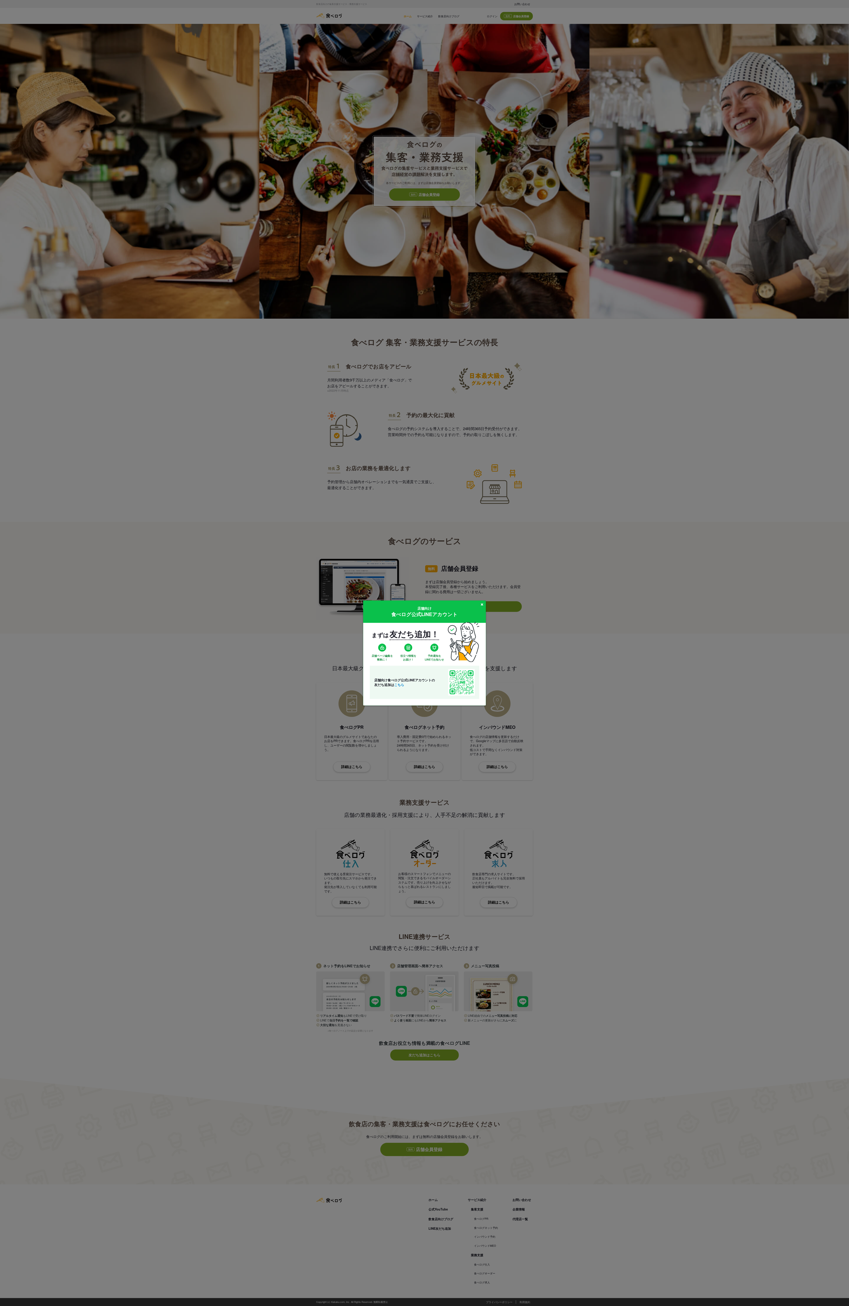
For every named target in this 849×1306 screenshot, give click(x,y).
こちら (399, 684)
